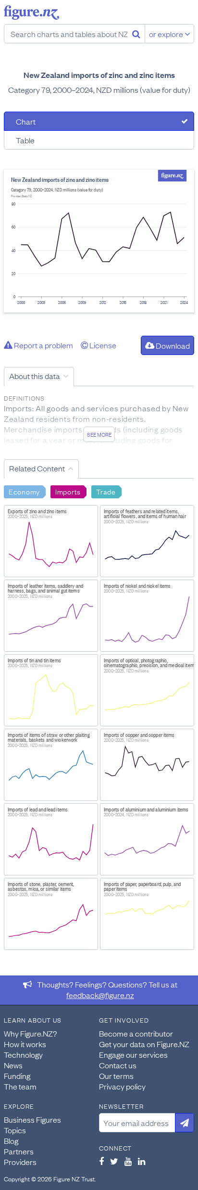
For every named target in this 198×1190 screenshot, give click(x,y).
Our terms (116, 1075)
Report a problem (42, 345)
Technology (23, 1054)
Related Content (37, 468)
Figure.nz (31, 12)
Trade (106, 491)
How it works (25, 1043)
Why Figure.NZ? (30, 1033)
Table (25, 140)
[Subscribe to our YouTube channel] (128, 1161)
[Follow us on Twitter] (114, 1161)
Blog (11, 1140)
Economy (24, 491)
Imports (68, 491)
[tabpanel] (99, 241)
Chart (26, 121)
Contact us (117, 1065)
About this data (34, 375)
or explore (167, 33)
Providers (20, 1161)
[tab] (99, 121)
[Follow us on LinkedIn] (141, 1161)
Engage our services (133, 1054)
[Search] (136, 33)
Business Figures (32, 1119)
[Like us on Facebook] (101, 1161)
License (102, 345)
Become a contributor (136, 1033)
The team (20, 1086)
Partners (19, 1151)
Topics (15, 1130)
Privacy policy (122, 1086)
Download (172, 345)
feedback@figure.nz (100, 994)
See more (99, 434)
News (13, 1065)
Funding (17, 1075)
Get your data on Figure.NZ (144, 1043)
